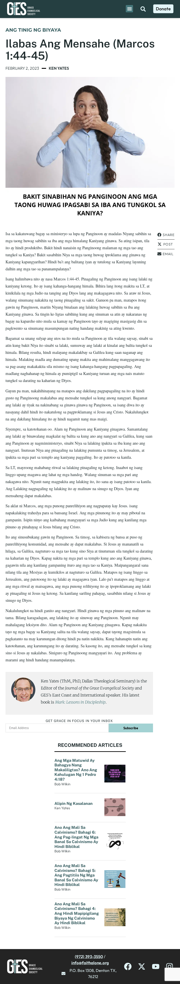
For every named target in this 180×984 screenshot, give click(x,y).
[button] (129, 8)
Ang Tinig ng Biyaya (33, 30)
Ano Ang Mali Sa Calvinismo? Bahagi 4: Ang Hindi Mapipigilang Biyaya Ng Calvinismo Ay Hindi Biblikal (76, 913)
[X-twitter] (142, 966)
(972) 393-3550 (89, 956)
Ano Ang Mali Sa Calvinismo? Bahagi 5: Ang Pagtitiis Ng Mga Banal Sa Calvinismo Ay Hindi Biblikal (76, 875)
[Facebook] (128, 966)
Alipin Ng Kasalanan (73, 803)
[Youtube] (156, 966)
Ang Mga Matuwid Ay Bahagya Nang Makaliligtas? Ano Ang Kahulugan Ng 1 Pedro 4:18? (75, 770)
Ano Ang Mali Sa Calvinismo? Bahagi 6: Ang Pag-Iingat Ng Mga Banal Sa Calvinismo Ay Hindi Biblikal (76, 837)
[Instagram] (169, 966)
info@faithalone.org (90, 962)
